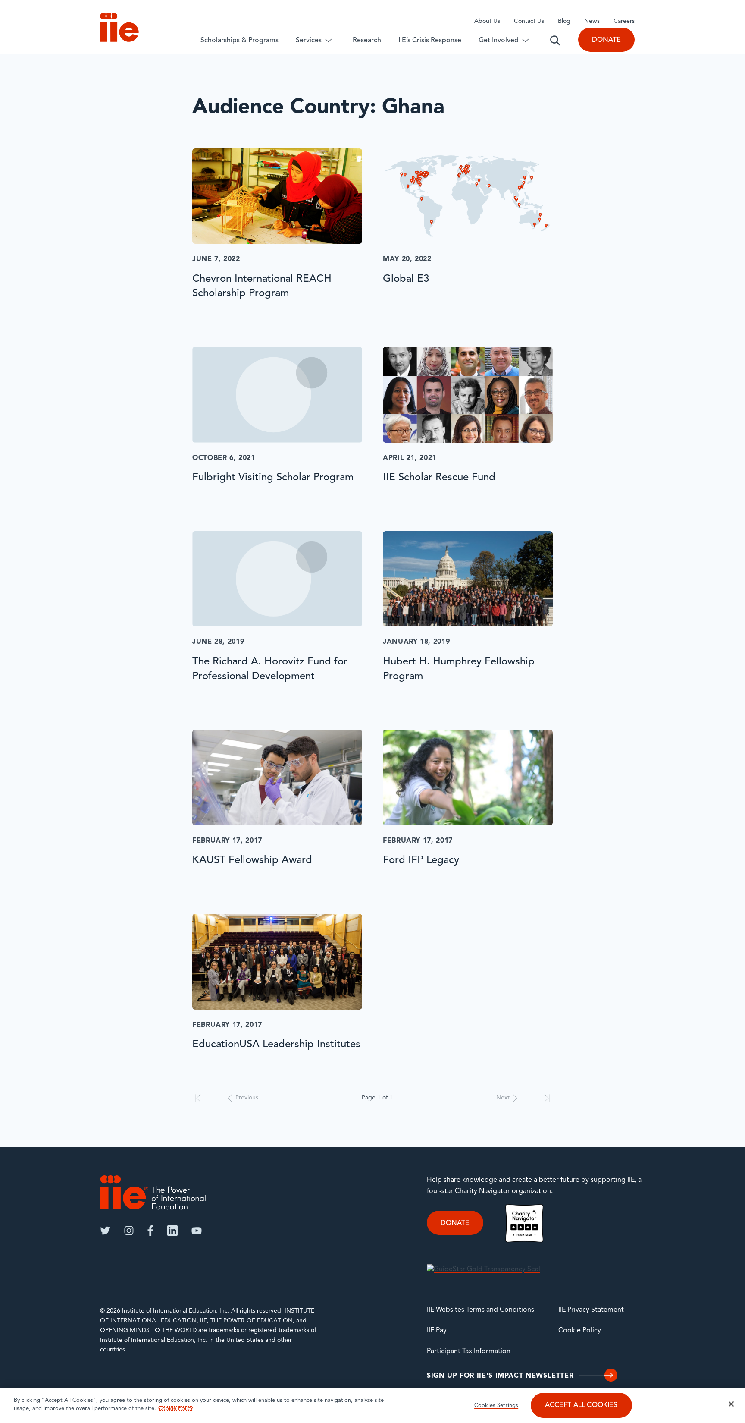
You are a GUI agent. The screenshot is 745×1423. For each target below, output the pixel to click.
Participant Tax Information (468, 1351)
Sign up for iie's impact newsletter (500, 1376)
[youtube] (196, 1230)
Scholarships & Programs (239, 40)
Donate (606, 40)
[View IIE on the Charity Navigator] (524, 1223)
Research (367, 40)
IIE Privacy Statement (591, 1310)
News (592, 21)
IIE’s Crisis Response (429, 40)
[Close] (731, 1404)
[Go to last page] (547, 1098)
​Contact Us (529, 21)
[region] (372, 1405)
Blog (564, 21)
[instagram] (129, 1230)
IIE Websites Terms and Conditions (480, 1310)
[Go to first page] (198, 1098)
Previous (246, 1098)
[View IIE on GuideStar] (483, 1269)
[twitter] (105, 1230)
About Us (487, 21)
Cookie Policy (579, 1330)
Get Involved (499, 40)
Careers (624, 21)
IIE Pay (437, 1330)
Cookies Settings (496, 1406)
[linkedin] (172, 1230)
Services (309, 40)
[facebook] (150, 1230)
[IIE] (153, 1192)
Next (503, 1098)
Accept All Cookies (581, 1405)
